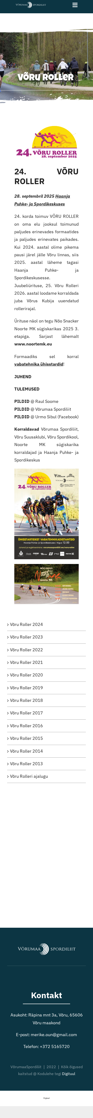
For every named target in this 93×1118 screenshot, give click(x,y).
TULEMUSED (27, 389)
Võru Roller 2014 (26, 751)
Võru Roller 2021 (26, 662)
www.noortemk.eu (33, 344)
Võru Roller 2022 (26, 649)
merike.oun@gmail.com (54, 1034)
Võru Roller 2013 (26, 763)
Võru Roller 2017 (26, 713)
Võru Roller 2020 (26, 675)
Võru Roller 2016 (26, 725)
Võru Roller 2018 (26, 700)
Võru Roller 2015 (26, 738)
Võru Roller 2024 (26, 624)
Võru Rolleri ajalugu (29, 776)
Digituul (68, 1073)
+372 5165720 (55, 1046)
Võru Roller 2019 (26, 687)
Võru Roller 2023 (26, 637)
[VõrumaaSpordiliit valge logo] (30, 3)
